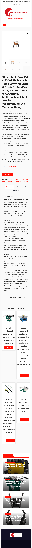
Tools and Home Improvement (20, 181)
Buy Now (7, 174)
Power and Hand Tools (15, 179)
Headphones (8, 496)
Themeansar (16, 545)
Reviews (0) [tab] (16, 190)
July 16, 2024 (9, 503)
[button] (24, 24)
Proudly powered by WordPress (12, 543)
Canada (10, 169)
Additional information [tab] (21, 186)
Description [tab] (9, 186)
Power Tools (25, 179)
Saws (3, 181)
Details (27, 111)
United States (12, 166)
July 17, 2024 (9, 486)
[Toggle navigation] (15, 25)
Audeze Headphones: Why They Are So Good (15, 500)
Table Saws (9, 181)
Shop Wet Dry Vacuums (10, 462)
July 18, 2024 (9, 469)
